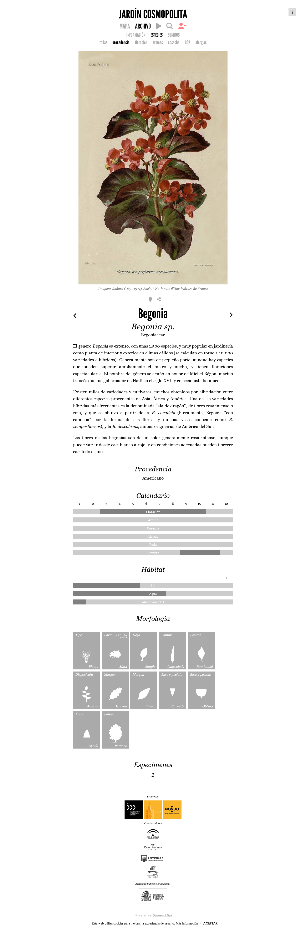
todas (103, 42)
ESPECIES (157, 35)
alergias (200, 42)
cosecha (173, 42)
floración (141, 42)
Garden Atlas (162, 915)
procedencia (120, 42)
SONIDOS (174, 35)
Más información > (188, 923)
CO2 (187, 42)
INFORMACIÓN (135, 35)
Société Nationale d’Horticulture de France (175, 288)
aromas (158, 42)
